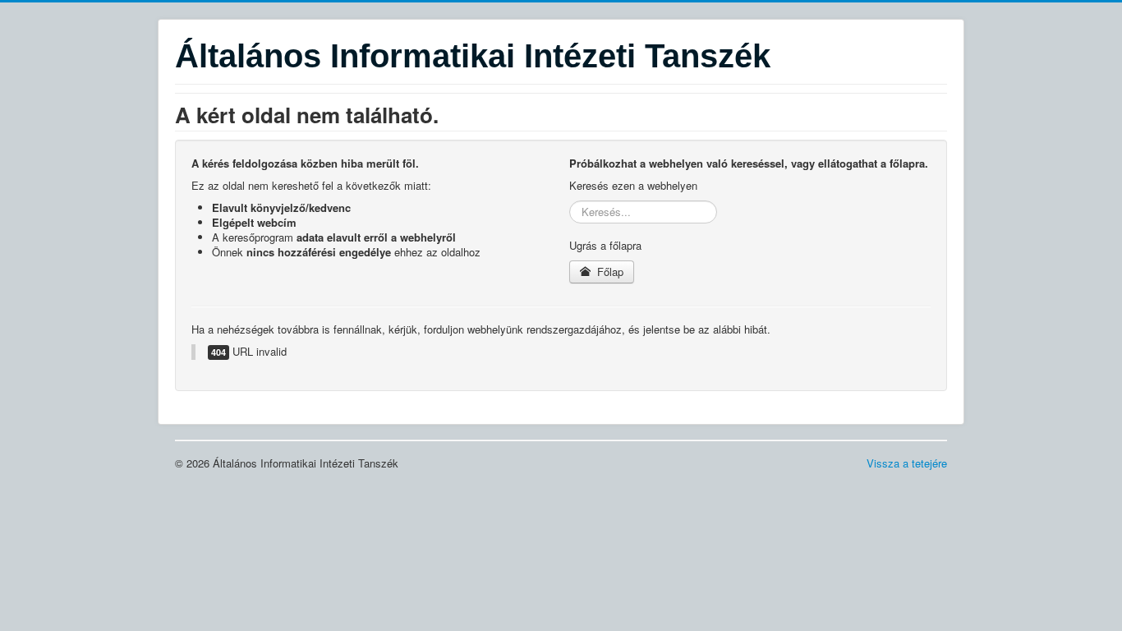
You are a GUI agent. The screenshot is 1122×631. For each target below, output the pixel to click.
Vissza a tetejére (907, 463)
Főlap (608, 271)
